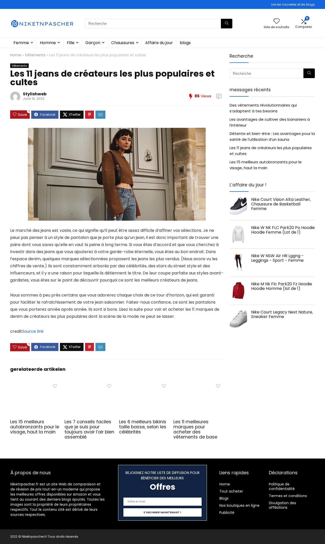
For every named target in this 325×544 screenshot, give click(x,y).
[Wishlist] (276, 21)
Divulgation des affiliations (282, 505)
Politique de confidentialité (282, 486)
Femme (21, 43)
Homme (48, 43)
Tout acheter (231, 491)
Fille (70, 43)
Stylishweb (34, 94)
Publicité (226, 512)
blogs (185, 43)
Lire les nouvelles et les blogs (293, 4)
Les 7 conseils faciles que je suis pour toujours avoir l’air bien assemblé (89, 429)
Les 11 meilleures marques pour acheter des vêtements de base (195, 429)
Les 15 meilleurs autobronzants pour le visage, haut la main (34, 427)
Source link (33, 331)
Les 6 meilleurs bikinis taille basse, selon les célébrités (142, 427)
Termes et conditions (288, 495)
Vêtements (35, 55)
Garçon (92, 43)
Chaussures (122, 43)
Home (15, 55)
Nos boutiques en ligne (239, 505)
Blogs (224, 498)
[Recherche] (226, 23)
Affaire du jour (159, 43)
